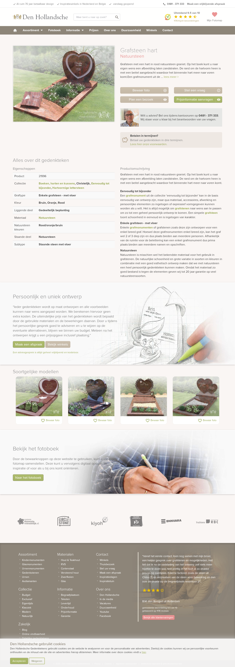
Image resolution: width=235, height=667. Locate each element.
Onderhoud (67, 607)
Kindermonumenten (33, 560)
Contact (167, 30)
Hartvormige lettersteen (68, 188)
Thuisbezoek (107, 564)
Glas (63, 581)
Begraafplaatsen (70, 595)
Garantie (65, 616)
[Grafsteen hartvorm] (91, 396)
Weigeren (36, 661)
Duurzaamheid (131, 30)
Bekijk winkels (58, 344)
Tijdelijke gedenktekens (35, 638)
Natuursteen (47, 218)
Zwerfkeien (67, 577)
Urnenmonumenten (33, 568)
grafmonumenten (141, 227)
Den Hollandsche (109, 595)
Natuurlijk (27, 616)
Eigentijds (27, 603)
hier (144, 652)
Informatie (73, 30)
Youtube (104, 612)
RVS (63, 564)
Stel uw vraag (107, 568)
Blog (24, 630)
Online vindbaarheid (33, 634)
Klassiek (26, 607)
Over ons (110, 30)
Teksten (65, 599)
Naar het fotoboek (28, 477)
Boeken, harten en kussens (57, 183)
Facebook (105, 616)
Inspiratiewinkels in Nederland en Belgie (83, 4)
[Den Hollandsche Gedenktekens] (40, 17)
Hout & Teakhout (70, 560)
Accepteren (19, 661)
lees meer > (171, 77)
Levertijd (66, 603)
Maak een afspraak (28, 344)
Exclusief (27, 599)
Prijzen (93, 30)
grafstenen (182, 208)
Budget (26, 595)
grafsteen (211, 213)
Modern (26, 612)
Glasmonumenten (32, 564)
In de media (106, 599)
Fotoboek (54, 30)
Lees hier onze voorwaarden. (148, 144)
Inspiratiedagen (108, 577)
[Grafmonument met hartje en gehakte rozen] (143, 396)
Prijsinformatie (69, 612)
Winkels (151, 30)
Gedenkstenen (30, 573)
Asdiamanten (29, 581)
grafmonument (136, 195)
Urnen (25, 577)
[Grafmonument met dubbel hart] (196, 396)
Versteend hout (70, 573)
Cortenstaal (67, 568)
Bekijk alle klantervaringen (158, 617)
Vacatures (105, 603)
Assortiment (31, 30)
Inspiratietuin (107, 581)
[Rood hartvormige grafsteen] (39, 396)
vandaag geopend (123, 4)
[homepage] (15, 30)
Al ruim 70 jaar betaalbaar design (35, 4)
